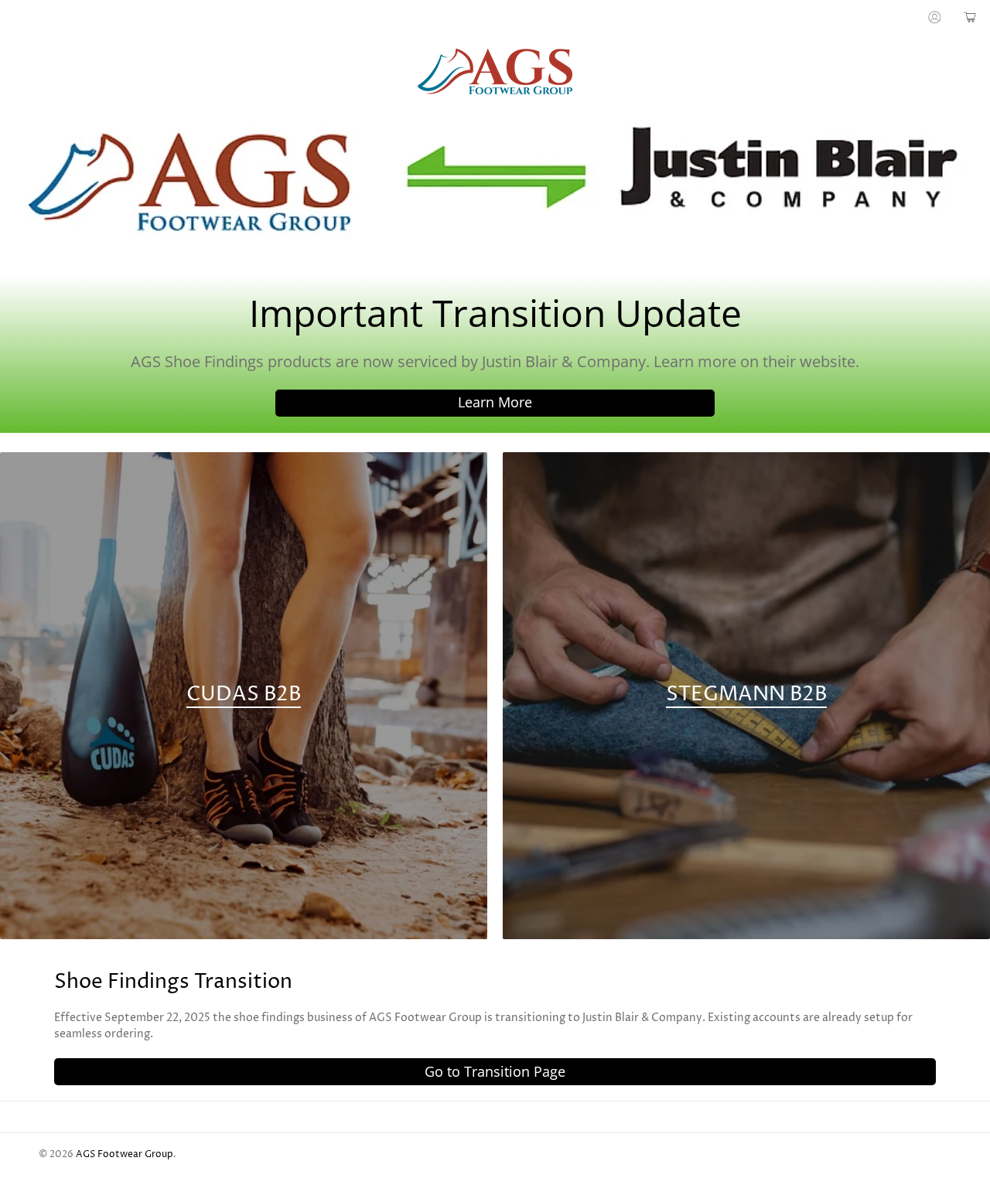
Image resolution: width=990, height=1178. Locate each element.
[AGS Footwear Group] (495, 71)
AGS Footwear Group (124, 1155)
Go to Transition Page (495, 1071)
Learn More (495, 402)
